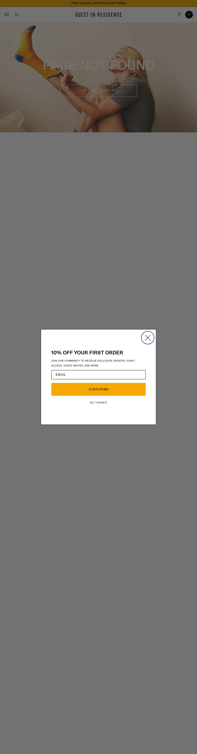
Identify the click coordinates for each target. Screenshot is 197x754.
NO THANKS (98, 402)
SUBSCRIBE (98, 389)
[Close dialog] (147, 337)
